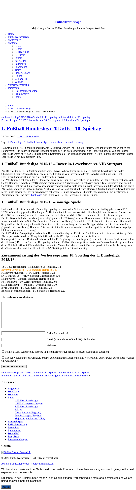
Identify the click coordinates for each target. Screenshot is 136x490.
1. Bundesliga (15, 142)
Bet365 (18, 45)
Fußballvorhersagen (18, 36)
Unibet (18, 75)
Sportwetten (14, 430)
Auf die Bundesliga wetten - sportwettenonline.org (27, 463)
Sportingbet (21, 66)
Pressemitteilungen (18, 439)
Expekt (18, 57)
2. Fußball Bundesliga (26, 406)
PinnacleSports (22, 72)
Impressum (13, 87)
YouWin (19, 81)
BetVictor (20, 54)
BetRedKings (22, 51)
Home (11, 33)
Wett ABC (13, 433)
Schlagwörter (22, 93)
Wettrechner (14, 39)
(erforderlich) (57, 333)
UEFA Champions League (28, 403)
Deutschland (56, 142)
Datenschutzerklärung (26, 90)
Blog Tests (13, 436)
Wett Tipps (13, 391)
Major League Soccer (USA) (30, 418)
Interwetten (20, 60)
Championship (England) (28, 412)
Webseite (51, 345)
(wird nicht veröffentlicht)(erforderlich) (71, 339)
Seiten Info (13, 427)
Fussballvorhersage (75, 142)
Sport (11, 105)
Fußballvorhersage (68, 22)
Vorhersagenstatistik (18, 84)
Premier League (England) (28, 415)
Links (18, 96)
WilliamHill (21, 78)
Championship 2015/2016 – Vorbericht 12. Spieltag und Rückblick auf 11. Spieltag (46, 117)
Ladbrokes (20, 63)
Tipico (18, 69)
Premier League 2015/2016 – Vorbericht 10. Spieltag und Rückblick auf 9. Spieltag (44, 120)
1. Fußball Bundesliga (19, 108)
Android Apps (15, 421)
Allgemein (13, 388)
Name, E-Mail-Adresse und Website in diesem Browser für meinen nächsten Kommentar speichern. (57, 351)
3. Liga (18, 409)
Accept (6, 487)
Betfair (18, 48)
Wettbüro (13, 42)
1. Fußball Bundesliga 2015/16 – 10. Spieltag (51, 128)
